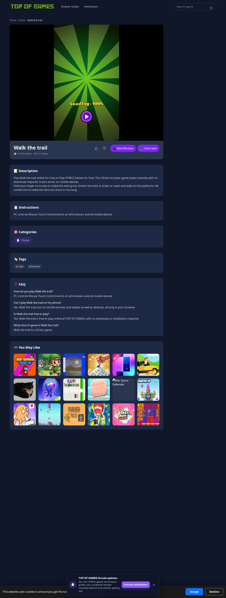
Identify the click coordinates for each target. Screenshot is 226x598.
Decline (214, 592)
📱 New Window (123, 148)
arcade (19, 266)
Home (13, 20)
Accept (194, 592)
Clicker (22, 20)
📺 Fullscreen (148, 148)
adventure (34, 266)
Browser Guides (70, 6)
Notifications (91, 6)
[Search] (211, 8)
